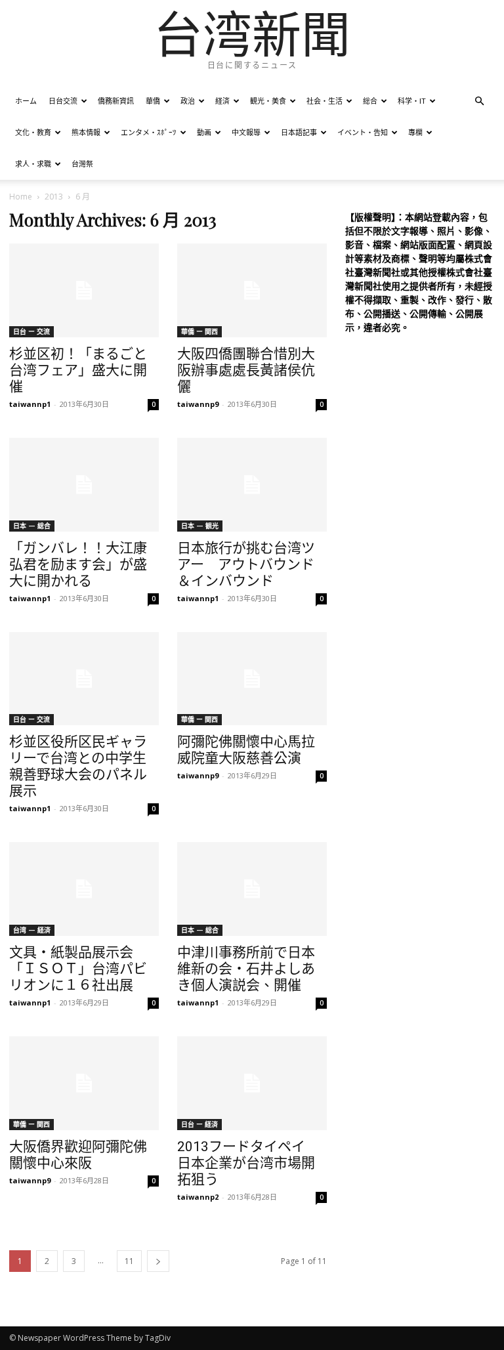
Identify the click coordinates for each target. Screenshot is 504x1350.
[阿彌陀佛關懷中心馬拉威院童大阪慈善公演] (252, 679)
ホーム (26, 100)
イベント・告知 (362, 132)
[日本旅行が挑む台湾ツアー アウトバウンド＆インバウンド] (252, 485)
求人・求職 (33, 163)
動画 (204, 132)
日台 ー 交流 (31, 331)
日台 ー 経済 (199, 1124)
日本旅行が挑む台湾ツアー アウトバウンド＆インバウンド (246, 564)
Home (20, 196)
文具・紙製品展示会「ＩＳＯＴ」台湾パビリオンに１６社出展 (78, 968)
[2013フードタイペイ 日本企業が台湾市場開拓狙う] (252, 1083)
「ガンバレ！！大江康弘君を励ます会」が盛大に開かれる (78, 564)
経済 (222, 100)
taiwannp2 (198, 1197)
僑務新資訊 (116, 100)
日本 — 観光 (200, 525)
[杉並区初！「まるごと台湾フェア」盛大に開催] (84, 290)
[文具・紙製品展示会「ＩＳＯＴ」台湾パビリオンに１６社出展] (84, 889)
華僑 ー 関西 (199, 331)
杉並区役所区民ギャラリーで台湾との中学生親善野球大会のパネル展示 (78, 766)
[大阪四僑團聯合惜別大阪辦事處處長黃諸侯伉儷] (252, 290)
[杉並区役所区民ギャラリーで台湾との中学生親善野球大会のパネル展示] (84, 679)
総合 (370, 100)
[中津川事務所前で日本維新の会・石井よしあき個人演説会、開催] (252, 889)
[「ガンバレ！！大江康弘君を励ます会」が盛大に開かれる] (84, 485)
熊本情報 (86, 132)
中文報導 (246, 132)
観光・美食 (268, 100)
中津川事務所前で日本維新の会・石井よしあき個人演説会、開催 (246, 968)
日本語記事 (299, 132)
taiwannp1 (30, 404)
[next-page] (158, 1261)
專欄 (415, 132)
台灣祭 (82, 163)
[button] (479, 101)
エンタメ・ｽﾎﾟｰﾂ (149, 132)
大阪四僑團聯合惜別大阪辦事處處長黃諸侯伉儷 (246, 370)
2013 (54, 196)
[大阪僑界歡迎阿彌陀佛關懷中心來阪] (84, 1083)
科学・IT (412, 100)
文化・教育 (33, 132)
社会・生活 (324, 100)
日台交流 (63, 100)
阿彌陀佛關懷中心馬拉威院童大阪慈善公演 (246, 750)
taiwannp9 (198, 404)
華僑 (153, 100)
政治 (187, 100)
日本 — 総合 (32, 525)
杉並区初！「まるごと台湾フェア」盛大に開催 (78, 370)
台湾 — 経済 (32, 930)
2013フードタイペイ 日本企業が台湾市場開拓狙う (248, 1163)
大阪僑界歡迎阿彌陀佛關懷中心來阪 (78, 1155)
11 (129, 1261)
